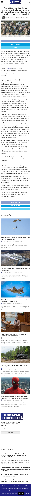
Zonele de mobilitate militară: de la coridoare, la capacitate (15, 366)
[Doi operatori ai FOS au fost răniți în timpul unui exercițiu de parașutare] (15, 226)
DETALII (27, 493)
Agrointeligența (7, 450)
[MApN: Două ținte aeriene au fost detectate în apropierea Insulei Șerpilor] (15, 289)
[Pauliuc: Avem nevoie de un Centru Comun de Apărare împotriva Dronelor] (15, 322)
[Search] (29, 2)
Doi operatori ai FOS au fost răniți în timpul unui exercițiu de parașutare (15, 238)
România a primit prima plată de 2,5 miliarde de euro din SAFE (15, 269)
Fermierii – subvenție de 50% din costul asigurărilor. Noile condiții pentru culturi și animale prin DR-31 (13, 455)
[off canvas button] (2, 2)
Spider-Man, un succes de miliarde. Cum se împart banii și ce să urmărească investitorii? (14, 397)
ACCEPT (21, 493)
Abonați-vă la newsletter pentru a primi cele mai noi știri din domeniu (10, 424)
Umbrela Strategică (7, 241)
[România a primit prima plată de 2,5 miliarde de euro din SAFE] (15, 258)
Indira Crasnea (9, 17)
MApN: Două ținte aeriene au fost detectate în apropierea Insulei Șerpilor (15, 300)
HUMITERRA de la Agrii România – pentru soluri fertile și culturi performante (14, 475)
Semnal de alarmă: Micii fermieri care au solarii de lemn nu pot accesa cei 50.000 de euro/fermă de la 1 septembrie (15, 469)
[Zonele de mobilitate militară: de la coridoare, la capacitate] (15, 354)
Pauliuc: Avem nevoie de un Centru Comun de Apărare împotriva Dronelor (14, 335)
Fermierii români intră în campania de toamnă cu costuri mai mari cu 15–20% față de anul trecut (15, 480)
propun (9, 68)
